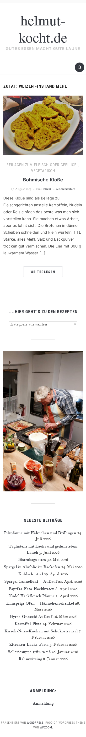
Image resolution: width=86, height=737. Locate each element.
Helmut (46, 189)
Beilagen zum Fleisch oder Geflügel (42, 165)
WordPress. (35, 722)
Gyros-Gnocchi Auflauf (31, 616)
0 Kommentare (65, 189)
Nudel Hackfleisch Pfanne (32, 595)
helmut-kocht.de (43, 28)
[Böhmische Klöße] (42, 124)
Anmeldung (43, 703)
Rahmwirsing (30, 658)
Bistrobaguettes (32, 559)
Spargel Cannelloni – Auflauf (30, 581)
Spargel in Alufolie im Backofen (32, 566)
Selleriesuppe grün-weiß (29, 651)
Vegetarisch (43, 171)
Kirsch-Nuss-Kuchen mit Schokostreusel (41, 631)
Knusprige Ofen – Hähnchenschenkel (40, 603)
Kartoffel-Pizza (28, 623)
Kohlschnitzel (30, 574)
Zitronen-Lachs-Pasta (28, 644)
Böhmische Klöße (43, 180)
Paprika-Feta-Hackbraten (31, 588)
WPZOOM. (46, 727)
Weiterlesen (43, 272)
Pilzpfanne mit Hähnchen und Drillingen (40, 532)
